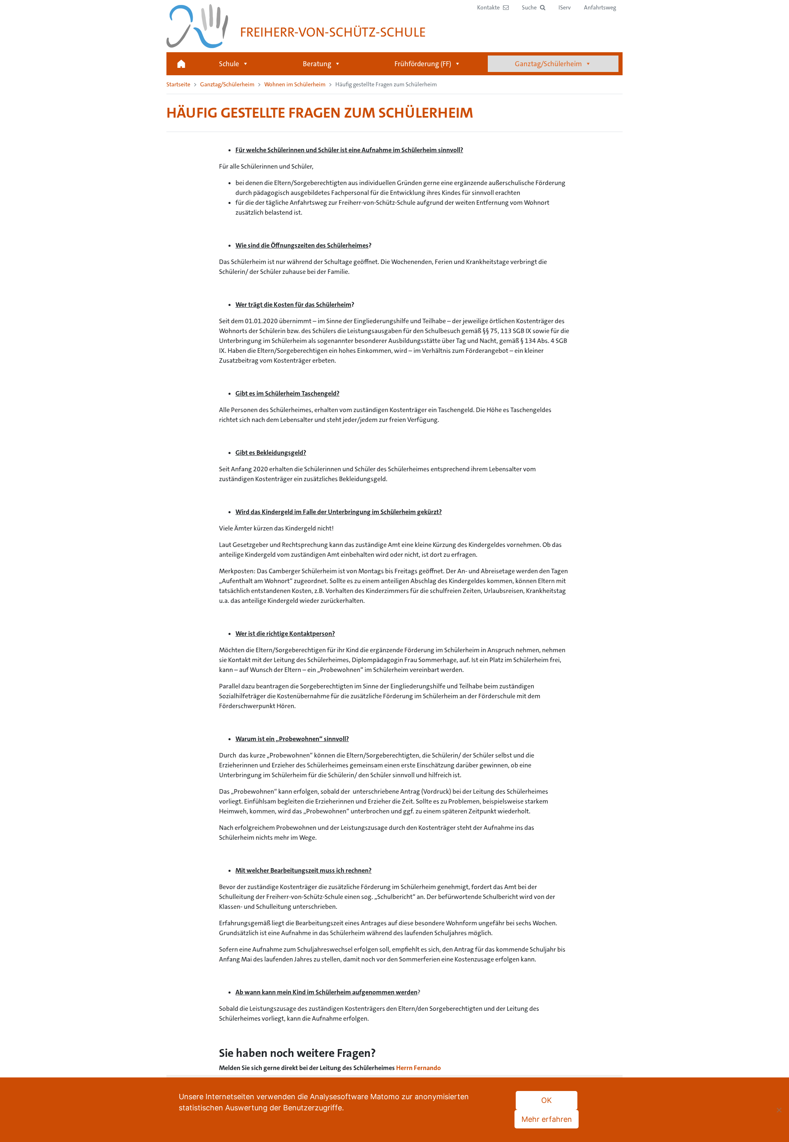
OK (546, 1100)
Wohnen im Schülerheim (294, 84)
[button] (533, 7)
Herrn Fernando (418, 1067)
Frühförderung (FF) (422, 63)
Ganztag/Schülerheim (548, 63)
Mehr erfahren (546, 1119)
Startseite (181, 64)
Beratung (317, 63)
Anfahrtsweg (600, 7)
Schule (229, 63)
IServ (564, 7)
